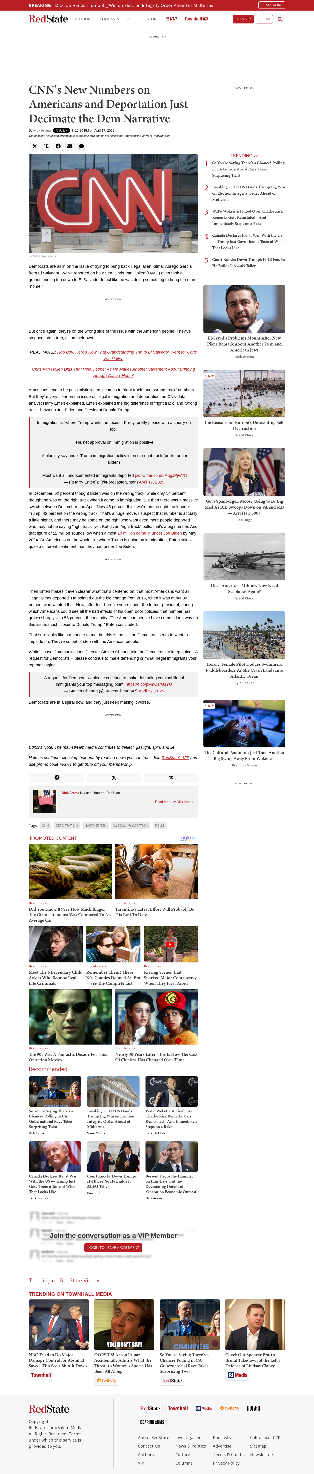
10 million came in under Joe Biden (149, 533)
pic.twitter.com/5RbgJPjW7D (161, 475)
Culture (182, 1454)
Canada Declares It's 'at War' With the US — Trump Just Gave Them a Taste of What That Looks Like (53, 1184)
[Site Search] (280, 19)
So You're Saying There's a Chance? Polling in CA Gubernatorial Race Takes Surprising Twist (51, 1118)
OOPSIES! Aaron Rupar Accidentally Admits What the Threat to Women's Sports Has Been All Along (123, 1362)
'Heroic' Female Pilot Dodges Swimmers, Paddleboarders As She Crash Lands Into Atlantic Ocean (244, 670)
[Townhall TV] (196, 19)
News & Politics (190, 1446)
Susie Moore (96, 1133)
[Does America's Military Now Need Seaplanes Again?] (244, 556)
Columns (184, 1463)
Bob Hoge (36, 1133)
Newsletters (262, 1454)
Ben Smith (94, 1193)
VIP (141, 1463)
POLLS (160, 826)
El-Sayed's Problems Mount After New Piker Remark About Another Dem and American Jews (244, 344)
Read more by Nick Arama (174, 801)
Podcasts (109, 19)
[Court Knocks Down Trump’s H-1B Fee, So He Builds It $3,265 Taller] (113, 1156)
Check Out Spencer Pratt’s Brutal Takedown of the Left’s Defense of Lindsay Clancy (252, 1360)
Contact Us (149, 1446)
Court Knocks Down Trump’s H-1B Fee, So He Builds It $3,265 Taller (112, 1181)
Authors (83, 19)
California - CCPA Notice (267, 1437)
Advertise (222, 1446)
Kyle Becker (244, 683)
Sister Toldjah (155, 1133)
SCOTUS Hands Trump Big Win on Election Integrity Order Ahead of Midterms (133, 5)
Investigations (189, 1437)
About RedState (153, 1437)
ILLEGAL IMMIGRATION (130, 826)
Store (152, 19)
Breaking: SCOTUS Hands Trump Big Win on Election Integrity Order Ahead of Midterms (110, 1118)
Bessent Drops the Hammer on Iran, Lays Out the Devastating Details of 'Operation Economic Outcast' (171, 1184)
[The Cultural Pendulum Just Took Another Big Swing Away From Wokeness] (244, 723)
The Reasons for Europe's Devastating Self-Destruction (244, 425)
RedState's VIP (175, 757)
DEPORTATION (67, 826)
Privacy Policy (226, 1463)
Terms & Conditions (230, 1454)
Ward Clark (244, 435)
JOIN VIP (243, 19)
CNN (45, 826)
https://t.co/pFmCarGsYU (149, 684)
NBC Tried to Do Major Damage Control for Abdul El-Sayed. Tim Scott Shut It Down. (58, 1360)
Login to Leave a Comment (113, 1247)
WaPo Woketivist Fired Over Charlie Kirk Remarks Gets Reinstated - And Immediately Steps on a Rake (171, 1118)
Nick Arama (42, 130)
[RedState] (48, 19)
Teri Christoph (39, 1198)
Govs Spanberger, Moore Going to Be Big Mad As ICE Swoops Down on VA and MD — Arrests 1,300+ (244, 507)
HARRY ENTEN (96, 826)
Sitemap (258, 1446)
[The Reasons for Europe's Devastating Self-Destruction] (244, 393)
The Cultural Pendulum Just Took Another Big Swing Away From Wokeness (244, 755)
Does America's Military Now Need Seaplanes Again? (244, 588)
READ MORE (271, 5)
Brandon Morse (244, 765)
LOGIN (264, 19)
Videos (133, 19)
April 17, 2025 (151, 482)
